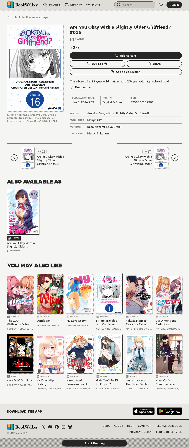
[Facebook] (57, 427)
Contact (144, 426)
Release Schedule (168, 426)
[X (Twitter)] (43, 427)
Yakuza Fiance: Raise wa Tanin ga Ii (138, 322)
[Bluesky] (70, 427)
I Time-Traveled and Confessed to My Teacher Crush (108, 322)
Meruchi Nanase (98, 133)
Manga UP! (94, 120)
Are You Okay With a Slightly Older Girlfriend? (21, 244)
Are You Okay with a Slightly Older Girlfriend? (118, 113)
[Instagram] (63, 427)
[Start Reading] (35, 68)
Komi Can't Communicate (165, 382)
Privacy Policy (140, 432)
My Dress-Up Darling (45, 382)
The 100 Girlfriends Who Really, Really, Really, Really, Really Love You (18, 322)
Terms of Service (169, 432)
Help (130, 426)
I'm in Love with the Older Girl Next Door (139, 382)
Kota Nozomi (96, 127)
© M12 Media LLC (17, 433)
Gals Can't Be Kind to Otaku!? (108, 382)
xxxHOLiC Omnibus (19, 380)
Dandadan (44, 320)
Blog (106, 426)
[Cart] (161, 5)
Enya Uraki (113, 127)
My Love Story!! (76, 320)
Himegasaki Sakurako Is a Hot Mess (78, 382)
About (118, 426)
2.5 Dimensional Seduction (166, 322)
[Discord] (50, 427)
